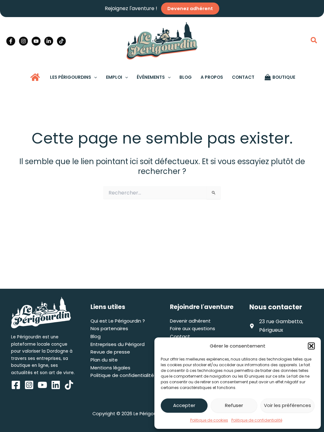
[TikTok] (61, 41)
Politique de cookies (209, 420)
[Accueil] (35, 77)
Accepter (184, 405)
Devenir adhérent (190, 321)
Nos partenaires (109, 328)
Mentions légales (110, 367)
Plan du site (104, 359)
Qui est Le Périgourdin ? (117, 321)
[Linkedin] (48, 41)
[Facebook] (10, 41)
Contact (180, 336)
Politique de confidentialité (256, 420)
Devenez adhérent (190, 8)
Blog (95, 336)
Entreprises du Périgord (117, 344)
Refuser (234, 405)
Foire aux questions (192, 328)
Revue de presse (110, 352)
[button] (311, 346)
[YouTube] (36, 41)
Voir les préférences (287, 405)
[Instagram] (23, 41)
